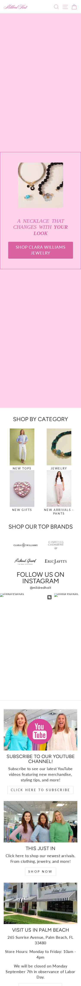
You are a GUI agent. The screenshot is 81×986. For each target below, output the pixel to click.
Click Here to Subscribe (40, 790)
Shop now (40, 871)
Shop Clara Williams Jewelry (40, 250)
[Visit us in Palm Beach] (40, 903)
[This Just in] (40, 821)
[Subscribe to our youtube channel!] (40, 730)
